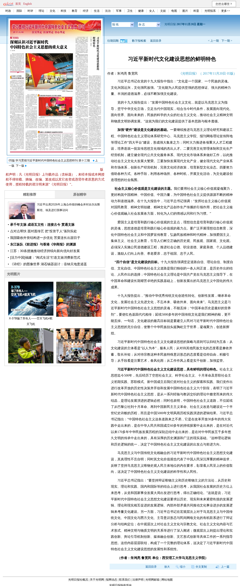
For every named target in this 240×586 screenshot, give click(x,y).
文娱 (163, 10)
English (27, 3)
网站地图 (167, 579)
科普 (196, 10)
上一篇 (224, 566)
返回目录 (155, 40)
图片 (185, 10)
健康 (141, 10)
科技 (63, 10)
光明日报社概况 (78, 579)
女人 (152, 10)
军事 (119, 10)
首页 (18, 3)
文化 (52, 10)
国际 (19, 10)
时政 (8, 10)
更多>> (225, 10)
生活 (97, 10)
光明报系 (210, 10)
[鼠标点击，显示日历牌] (124, 40)
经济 (85, 10)
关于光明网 (97, 579)
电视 (174, 10)
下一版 (20, 165)
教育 (74, 10)
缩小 (182, 566)
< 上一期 (213, 40)
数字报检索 (139, 40)
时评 (30, 10)
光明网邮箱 (152, 579)
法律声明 (138, 579)
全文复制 (201, 566)
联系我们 (124, 579)
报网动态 (111, 579)
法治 (108, 10)
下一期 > (226, 40)
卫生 (130, 10)
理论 (41, 10)
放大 (167, 566)
